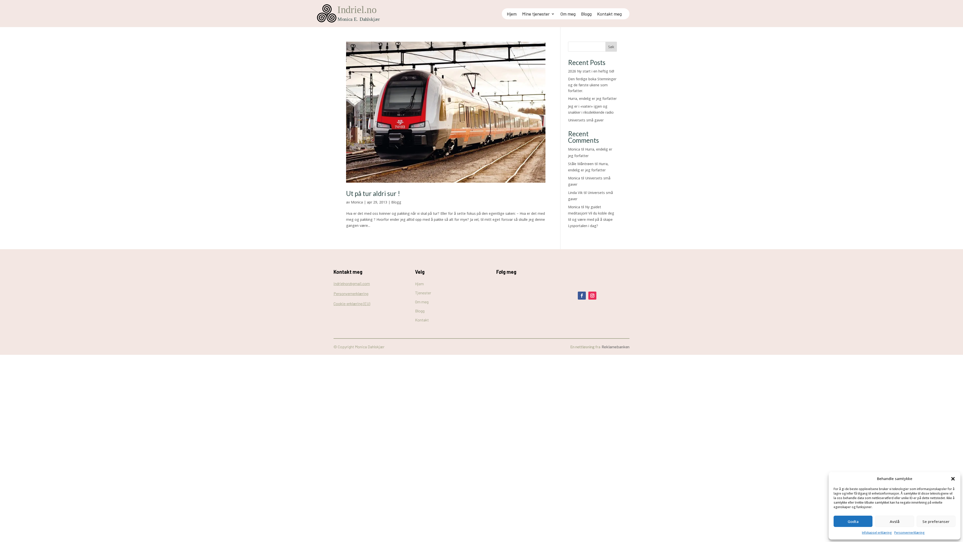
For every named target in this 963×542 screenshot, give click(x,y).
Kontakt (422, 319)
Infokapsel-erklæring (877, 532)
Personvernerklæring (909, 532)
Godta (853, 521)
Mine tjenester (536, 14)
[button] (952, 478)
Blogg (586, 14)
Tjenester (423, 292)
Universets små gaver (586, 120)
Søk (611, 46)
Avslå (895, 521)
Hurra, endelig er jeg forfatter (592, 98)
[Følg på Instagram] (592, 296)
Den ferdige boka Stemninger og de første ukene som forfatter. (592, 85)
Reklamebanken (615, 346)
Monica (357, 202)
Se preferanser (935, 521)
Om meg (568, 14)
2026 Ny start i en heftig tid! (591, 71)
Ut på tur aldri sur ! (373, 193)
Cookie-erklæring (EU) (352, 303)
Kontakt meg (609, 14)
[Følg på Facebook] (582, 296)
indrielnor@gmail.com (352, 283)
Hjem (512, 14)
